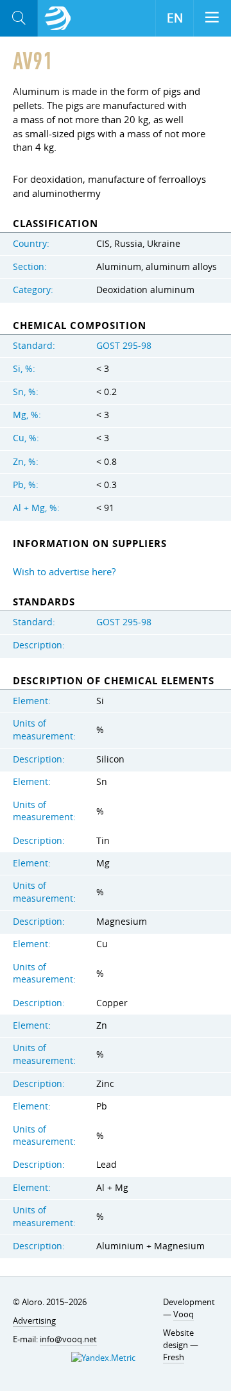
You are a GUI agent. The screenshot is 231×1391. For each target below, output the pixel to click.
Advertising (34, 1320)
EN (175, 18)
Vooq (183, 1314)
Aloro (57, 18)
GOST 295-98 (123, 345)
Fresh (173, 1357)
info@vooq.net (68, 1339)
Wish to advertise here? (64, 571)
